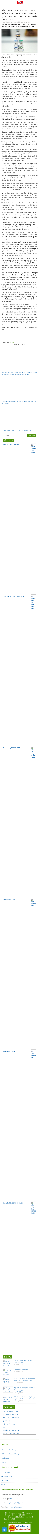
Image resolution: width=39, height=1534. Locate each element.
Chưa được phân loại (11, 1415)
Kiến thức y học (9, 1424)
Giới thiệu (6, 1421)
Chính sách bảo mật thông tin (11, 1454)
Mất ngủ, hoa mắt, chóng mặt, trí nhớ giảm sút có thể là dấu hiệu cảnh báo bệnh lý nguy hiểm (19, 374)
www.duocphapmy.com (15, 1507)
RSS (5, 1484)
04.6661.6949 (13, 1499)
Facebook (7, 1472)
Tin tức (11, 342)
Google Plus (8, 1476)
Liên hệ (4, 1462)
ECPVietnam (29, 1522)
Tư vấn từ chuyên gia (11, 1430)
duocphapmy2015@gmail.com (16, 1503)
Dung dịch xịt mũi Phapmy (21, 1369)
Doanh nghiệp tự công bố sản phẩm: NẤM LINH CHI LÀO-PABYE (19, 403)
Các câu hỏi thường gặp (12, 1412)
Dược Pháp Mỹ (25, 22)
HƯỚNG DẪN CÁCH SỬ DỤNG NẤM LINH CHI (16, 431)
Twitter (6, 1480)
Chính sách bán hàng (9, 1450)
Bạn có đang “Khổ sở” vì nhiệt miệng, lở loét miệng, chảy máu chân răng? (24, 1379)
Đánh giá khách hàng (11, 1418)
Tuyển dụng (6, 1458)
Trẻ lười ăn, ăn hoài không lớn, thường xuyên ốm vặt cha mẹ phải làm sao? (24, 1398)
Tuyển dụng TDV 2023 (11, 1433)
